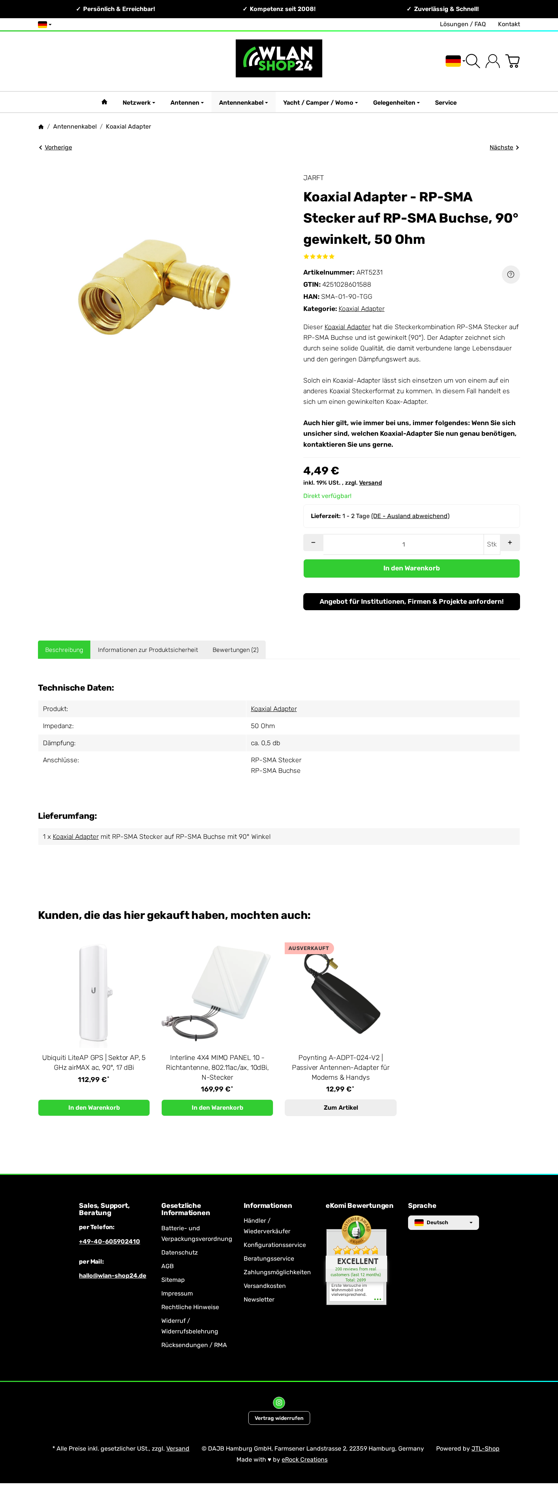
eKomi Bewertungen (360, 1206)
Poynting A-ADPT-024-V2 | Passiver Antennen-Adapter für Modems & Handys (340, 1068)
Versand (370, 482)
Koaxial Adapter (362, 308)
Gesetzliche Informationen (185, 1209)
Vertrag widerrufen (279, 1418)
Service (446, 102)
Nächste (501, 147)
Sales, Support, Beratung (104, 1209)
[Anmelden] (492, 61)
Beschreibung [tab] (64, 649)
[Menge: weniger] (313, 542)
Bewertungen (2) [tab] (236, 649)
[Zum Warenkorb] (512, 61)
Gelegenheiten (394, 102)
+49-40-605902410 (109, 1241)
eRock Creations (305, 1459)
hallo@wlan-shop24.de (112, 1275)
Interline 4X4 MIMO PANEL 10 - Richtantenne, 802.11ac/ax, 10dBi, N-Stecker (217, 1068)
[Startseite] (41, 127)
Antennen (184, 102)
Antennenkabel (241, 102)
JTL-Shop (485, 1448)
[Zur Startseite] (279, 61)
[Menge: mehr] (510, 542)
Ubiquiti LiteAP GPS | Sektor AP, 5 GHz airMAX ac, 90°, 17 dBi (94, 1063)
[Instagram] (279, 1403)
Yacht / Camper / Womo (318, 102)
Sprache (422, 1206)
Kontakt (509, 24)
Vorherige (58, 147)
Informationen (268, 1206)
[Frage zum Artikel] (511, 274)
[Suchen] (473, 61)
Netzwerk (137, 102)
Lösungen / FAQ (463, 24)
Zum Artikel (341, 1107)
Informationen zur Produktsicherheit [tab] (148, 649)
